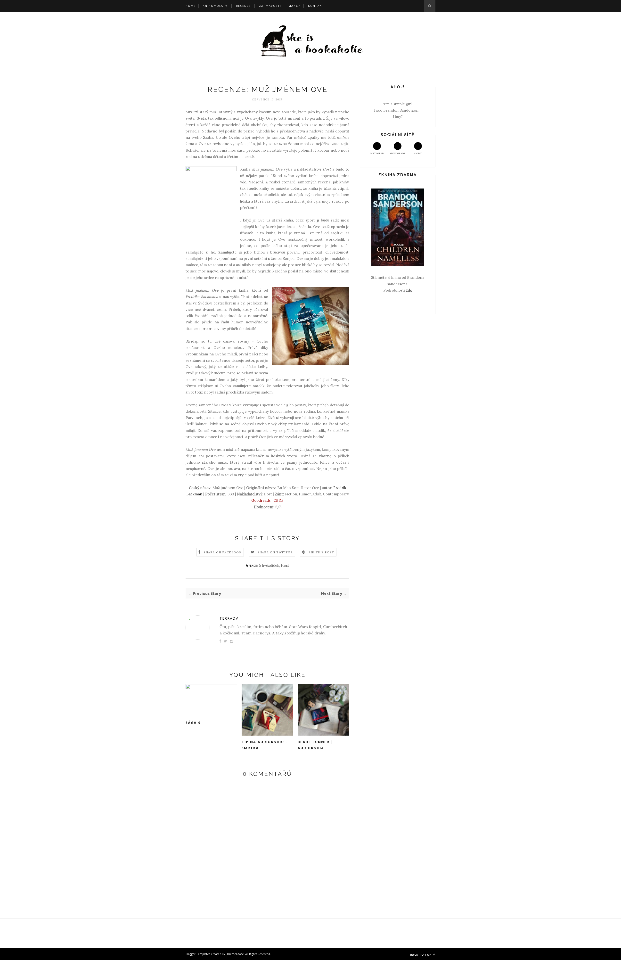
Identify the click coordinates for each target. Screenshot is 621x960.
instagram (377, 153)
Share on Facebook (222, 552)
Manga (294, 6)
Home (191, 6)
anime (418, 153)
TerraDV (229, 618)
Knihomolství (216, 6)
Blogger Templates (198, 954)
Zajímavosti (270, 6)
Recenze (243, 6)
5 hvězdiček (269, 565)
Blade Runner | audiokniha (315, 744)
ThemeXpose (235, 954)
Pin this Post (321, 552)
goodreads (397, 153)
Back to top (421, 954)
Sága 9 (193, 722)
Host (285, 565)
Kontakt (316, 6)
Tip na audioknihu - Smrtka (264, 744)
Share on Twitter (275, 552)
